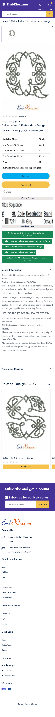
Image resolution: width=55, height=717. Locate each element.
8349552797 (14, 541)
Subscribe (42, 504)
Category (5, 650)
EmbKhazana (17, 4)
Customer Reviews (12, 369)
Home (4, 640)
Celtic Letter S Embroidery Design (18, 457)
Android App (10, 675)
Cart (3, 577)
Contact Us (6, 613)
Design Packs (6, 645)
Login (4, 618)
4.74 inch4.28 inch (14, 156)
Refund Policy (7, 597)
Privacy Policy (7, 587)
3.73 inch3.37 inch (14, 150)
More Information (12, 270)
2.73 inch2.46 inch (14, 144)
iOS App (8, 670)
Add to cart (26, 185)
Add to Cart (26, 466)
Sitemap (34, 704)
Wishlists (5, 572)
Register (4, 624)
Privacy (21, 704)
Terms (27, 704)
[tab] (12, 34)
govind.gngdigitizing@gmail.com (21, 551)
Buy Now (26, 175)
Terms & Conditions (9, 592)
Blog (3, 582)
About (4, 567)
